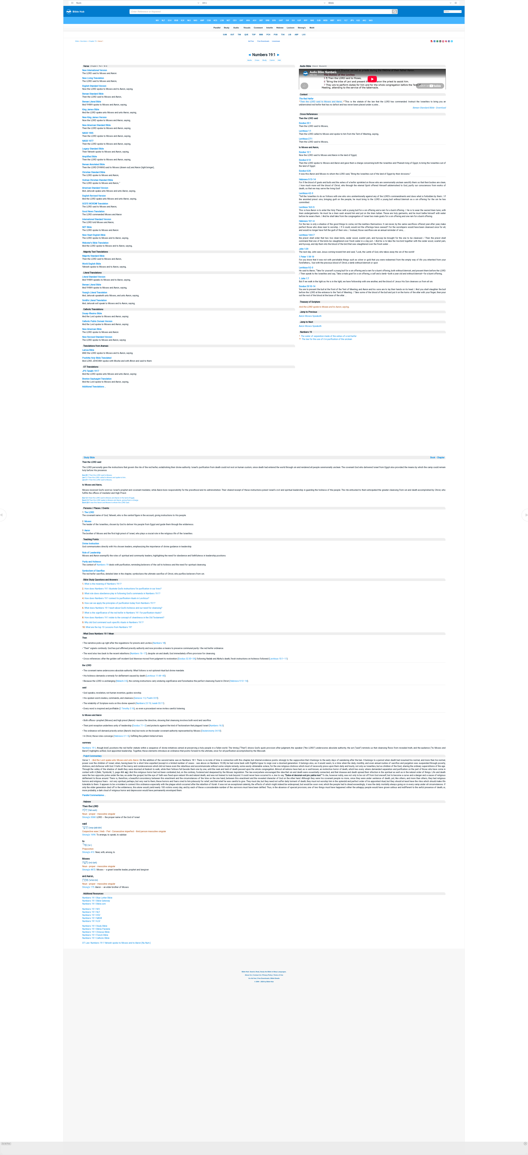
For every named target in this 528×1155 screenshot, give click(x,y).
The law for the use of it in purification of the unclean (327, 339)
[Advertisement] (264, 436)
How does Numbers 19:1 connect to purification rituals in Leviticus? (116, 598)
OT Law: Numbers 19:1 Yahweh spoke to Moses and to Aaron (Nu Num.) (116, 943)
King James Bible (90, 109)
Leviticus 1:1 (305, 131)
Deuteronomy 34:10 (211, 730)
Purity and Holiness (91, 561)
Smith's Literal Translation (94, 300)
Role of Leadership (91, 552)
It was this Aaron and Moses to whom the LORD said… (106, 503)
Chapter (441, 457)
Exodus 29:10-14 (307, 286)
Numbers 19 (102, 564)
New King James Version (94, 117)
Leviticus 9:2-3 (306, 267)
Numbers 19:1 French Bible (95, 935)
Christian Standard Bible (93, 172)
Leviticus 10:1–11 (278, 658)
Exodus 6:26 (305, 171)
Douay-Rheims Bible (92, 313)
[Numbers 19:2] (524, 521)
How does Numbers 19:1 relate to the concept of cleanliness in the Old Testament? (124, 617)
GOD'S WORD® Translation (95, 203)
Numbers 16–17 (138, 653)
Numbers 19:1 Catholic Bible (95, 938)
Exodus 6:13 (305, 160)
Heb (279, 60)
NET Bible (87, 227)
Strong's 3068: (89, 817)
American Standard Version (95, 188)
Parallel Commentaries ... (94, 795)
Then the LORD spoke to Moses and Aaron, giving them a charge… (110, 500)
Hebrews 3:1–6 (121, 736)
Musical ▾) (323, 66)
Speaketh (316, 316)
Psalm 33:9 (152, 698)
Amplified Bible (89, 156)
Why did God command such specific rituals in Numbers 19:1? (114, 622)
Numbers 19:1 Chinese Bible (96, 932)
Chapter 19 (92, 41)
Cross (257, 60)
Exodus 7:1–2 (139, 725)
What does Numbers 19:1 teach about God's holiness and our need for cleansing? (123, 608)
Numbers (83, 41)
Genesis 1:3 (140, 698)
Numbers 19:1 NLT (91, 912)
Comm (272, 60)
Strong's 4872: (89, 869)
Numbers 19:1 (89, 748)
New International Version (94, 70)
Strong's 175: (88, 887)
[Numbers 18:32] (3, 521)
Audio (249, 60)
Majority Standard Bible (93, 256)
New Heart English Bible (93, 235)
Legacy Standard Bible (93, 148)
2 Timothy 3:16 (127, 708)
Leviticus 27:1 (305, 138)
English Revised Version (94, 195)
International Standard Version (96, 219)
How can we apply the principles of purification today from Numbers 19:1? (119, 603)
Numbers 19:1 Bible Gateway (96, 900)
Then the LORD (307, 101)
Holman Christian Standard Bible (97, 180)
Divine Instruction (90, 543)
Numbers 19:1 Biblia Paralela (96, 929)
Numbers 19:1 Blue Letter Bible (97, 897)
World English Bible (91, 263)
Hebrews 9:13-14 (307, 179)
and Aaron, (337, 101)
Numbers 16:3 (216, 725)
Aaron (301, 316)
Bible (77, 41)
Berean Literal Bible (91, 101)
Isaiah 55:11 (157, 703)
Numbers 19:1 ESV (91, 915)
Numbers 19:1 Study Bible (94, 926)
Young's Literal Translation (94, 292)
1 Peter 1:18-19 (306, 256)
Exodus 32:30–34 (186, 658)
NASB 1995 (87, 133)
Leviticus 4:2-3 (306, 193)
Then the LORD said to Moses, (97, 475)
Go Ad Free (6, 1144)
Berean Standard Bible (93, 93)
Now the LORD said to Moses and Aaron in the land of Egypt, (108, 498)
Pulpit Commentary (92, 756)
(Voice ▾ (314, 66)
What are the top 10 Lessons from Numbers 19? (109, 627)
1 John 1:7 (304, 278)
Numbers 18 (159, 643)
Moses (327, 101)
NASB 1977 (87, 141)
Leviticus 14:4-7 (306, 235)
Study (264, 60)
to (322, 101)
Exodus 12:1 (305, 152)
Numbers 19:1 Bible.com (94, 903)
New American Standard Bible (96, 125)
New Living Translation (93, 78)
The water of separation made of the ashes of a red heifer (329, 336)
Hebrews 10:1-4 (306, 221)
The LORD (89, 512)
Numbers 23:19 (143, 703)
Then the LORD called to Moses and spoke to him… (104, 477)
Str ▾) (105, 66)
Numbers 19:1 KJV (91, 921)
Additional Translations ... (94, 386)
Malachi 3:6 (121, 681)
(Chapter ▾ (94, 66)
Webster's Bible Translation (95, 243)
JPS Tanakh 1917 (90, 371)
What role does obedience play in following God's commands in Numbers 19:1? (122, 593)
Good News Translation (93, 211)
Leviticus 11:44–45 (155, 675)
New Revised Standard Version (97, 337)
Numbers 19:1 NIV (91, 909)
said (318, 101)
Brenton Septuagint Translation (97, 378)
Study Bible (89, 457)
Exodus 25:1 (305, 123)
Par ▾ (100, 66)
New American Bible (92, 329)
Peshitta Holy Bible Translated (96, 358)
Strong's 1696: (89, 834)
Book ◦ (433, 457)
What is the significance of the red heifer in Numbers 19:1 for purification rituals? (123, 612)
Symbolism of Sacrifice (93, 570)
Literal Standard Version (93, 277)
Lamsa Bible (88, 350)
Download (441, 107)
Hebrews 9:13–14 (238, 681)
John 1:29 (303, 249)
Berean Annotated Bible (93, 164)
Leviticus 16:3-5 (306, 207)
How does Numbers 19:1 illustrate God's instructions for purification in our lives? (123, 588)
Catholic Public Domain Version (97, 321)
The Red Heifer (306, 98)
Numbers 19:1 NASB (92, 918)
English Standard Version (94, 86)
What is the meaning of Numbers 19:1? (103, 584)
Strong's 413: (88, 852)
